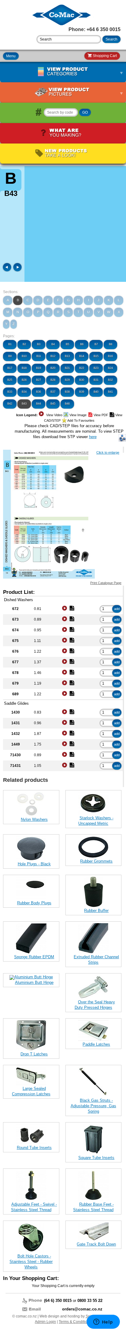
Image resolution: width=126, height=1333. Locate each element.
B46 (67, 403)
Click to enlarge (107, 452)
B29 (67, 379)
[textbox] (68, 39)
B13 (67, 356)
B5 (67, 344)
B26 (24, 379)
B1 (10, 344)
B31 (96, 379)
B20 (52, 368)
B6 (81, 344)
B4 (53, 344)
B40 (96, 391)
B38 (67, 391)
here (93, 436)
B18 (24, 368)
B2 (24, 344)
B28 (52, 379)
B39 (81, 391)
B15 (96, 356)
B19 (38, 368)
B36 (38, 391)
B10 (24, 356)
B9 (10, 356)
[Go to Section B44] (17, 270)
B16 (110, 356)
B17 (9, 368)
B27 (38, 379)
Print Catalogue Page (105, 583)
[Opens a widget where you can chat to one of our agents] (103, 1322)
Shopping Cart (104, 56)
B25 (9, 379)
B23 (96, 368)
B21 (67, 368)
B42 (9, 403)
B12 (52, 356)
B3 (38, 344)
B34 (24, 391)
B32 (110, 379)
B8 (110, 344)
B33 (9, 391)
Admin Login (45, 1322)
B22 (81, 368)
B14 (81, 356)
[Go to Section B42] (7, 270)
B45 (52, 403)
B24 (110, 368)
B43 (24, 403)
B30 (81, 379)
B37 (52, 391)
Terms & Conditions (75, 1322)
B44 (38, 403)
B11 (38, 356)
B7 (96, 344)
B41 (110, 391)
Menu (11, 56)
